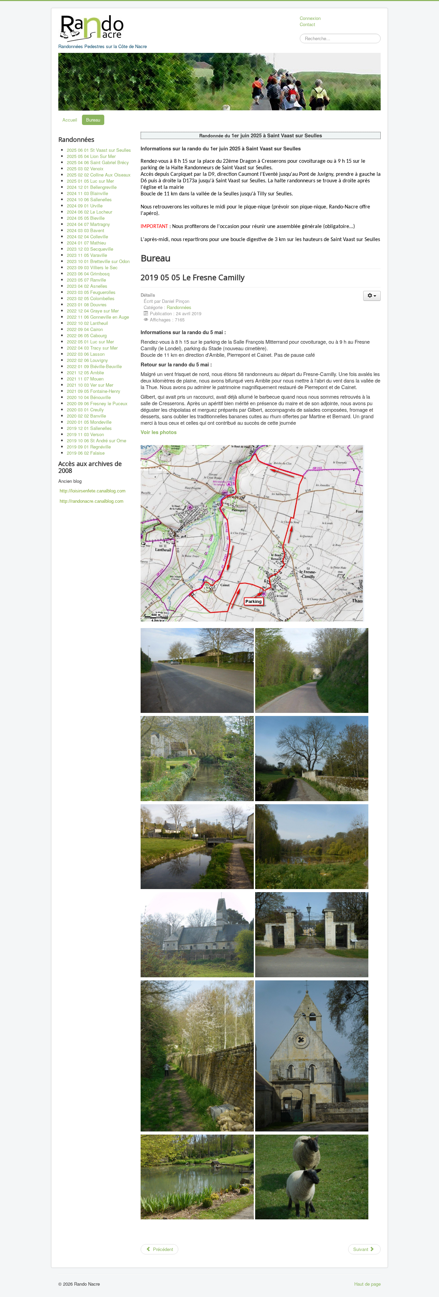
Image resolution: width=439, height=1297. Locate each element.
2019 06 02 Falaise (86, 453)
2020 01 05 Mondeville (89, 422)
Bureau (93, 119)
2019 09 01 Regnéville (89, 446)
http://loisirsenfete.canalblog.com (93, 490)
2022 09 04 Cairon (85, 329)
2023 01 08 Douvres (87, 304)
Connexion (310, 18)
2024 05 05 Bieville (86, 218)
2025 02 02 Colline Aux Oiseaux (99, 174)
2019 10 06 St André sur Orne (96, 440)
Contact (307, 24)
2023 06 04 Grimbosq (88, 273)
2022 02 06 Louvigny (87, 360)
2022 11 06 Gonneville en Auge (98, 317)
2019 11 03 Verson (85, 434)
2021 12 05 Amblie (85, 372)
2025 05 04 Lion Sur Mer (91, 156)
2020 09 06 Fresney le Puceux (97, 403)
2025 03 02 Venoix (85, 168)
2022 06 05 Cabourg (87, 335)
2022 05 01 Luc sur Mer (90, 341)
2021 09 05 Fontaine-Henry (93, 391)
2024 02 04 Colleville (87, 236)
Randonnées (179, 307)
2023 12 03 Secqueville (90, 249)
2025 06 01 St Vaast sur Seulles (99, 150)
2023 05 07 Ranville (86, 279)
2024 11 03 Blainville (87, 193)
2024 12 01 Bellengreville (92, 187)
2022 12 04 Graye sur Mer (93, 310)
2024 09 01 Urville (85, 205)
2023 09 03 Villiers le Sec (92, 267)
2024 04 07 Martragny (88, 224)
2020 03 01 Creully (85, 409)
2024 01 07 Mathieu (86, 242)
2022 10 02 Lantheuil (87, 323)
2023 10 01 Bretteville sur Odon (98, 261)
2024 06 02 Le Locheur (89, 211)
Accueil (69, 119)
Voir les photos (159, 432)
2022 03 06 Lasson (86, 354)
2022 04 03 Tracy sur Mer (92, 347)
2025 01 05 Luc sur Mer (90, 181)
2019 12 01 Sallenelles (89, 428)
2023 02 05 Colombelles (91, 298)
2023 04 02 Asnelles (87, 286)
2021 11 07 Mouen (85, 378)
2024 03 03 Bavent (85, 230)
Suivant (361, 1249)
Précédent (162, 1249)
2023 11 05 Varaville (87, 255)
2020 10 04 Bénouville (89, 397)
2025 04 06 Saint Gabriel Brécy (98, 162)
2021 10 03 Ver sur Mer (90, 385)
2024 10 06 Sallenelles (89, 199)
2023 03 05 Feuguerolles (91, 292)
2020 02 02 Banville (86, 415)
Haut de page (367, 1284)
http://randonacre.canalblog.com (91, 501)
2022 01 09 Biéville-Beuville (94, 366)
